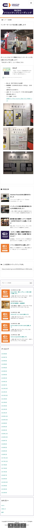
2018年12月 (4, 433)
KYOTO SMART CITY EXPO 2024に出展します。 (21, 326)
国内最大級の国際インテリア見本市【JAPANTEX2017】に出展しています (20, 221)
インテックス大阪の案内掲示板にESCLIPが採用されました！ (21, 207)
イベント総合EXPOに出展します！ (20, 245)
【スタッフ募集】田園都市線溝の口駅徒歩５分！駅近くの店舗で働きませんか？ (20, 234)
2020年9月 (4, 423)
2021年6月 (4, 402)
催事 (10, 20)
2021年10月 (4, 395)
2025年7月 (4, 357)
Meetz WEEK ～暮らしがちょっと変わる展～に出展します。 (21, 292)
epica (2, 505)
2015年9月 (4, 485)
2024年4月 (4, 374)
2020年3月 (4, 426)
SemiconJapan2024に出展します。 (19, 336)
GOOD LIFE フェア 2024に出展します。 (20, 314)
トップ (4, 20)
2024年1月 (4, 381)
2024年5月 (4, 371)
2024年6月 (4, 367)
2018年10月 (4, 437)
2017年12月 (4, 458)
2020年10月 (4, 420)
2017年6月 (4, 465)
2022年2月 (4, 392)
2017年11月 (4, 461)
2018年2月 (4, 454)
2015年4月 (4, 492)
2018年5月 (4, 447)
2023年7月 (4, 385)
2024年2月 (4, 378)
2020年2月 (4, 430)
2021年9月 (4, 399)
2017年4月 (4, 468)
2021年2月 (4, 409)
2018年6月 (4, 444)
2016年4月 (4, 479)
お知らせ (3, 509)
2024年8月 (4, 364)
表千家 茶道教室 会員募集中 (18, 303)
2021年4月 (4, 406)
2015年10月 (4, 482)
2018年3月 (4, 451)
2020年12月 (4, 416)
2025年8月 (4, 354)
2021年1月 (4, 413)
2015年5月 (4, 489)
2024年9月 (4, 361)
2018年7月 (4, 440)
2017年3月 (4, 472)
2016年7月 (4, 475)
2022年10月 (4, 388)
